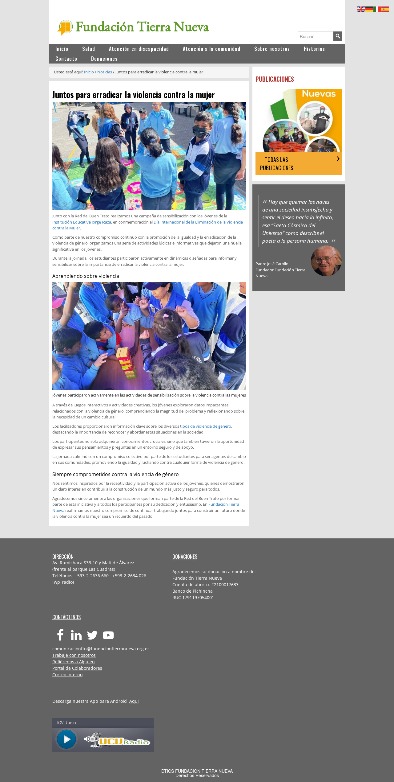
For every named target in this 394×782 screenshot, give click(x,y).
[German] (369, 8)
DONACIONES (184, 556)
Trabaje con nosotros (74, 655)
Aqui (134, 701)
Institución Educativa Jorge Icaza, (82, 222)
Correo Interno (67, 674)
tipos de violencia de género (205, 426)
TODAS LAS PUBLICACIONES (276, 163)
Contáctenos (66, 617)
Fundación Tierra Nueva (142, 26)
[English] (361, 8)
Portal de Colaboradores (77, 668)
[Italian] (377, 8)
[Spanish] (385, 8)
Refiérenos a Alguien (73, 662)
